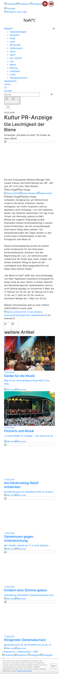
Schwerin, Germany (29, 20)
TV (5, 87)
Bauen (13, 64)
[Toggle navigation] (8, 107)
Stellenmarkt (16, 48)
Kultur (13, 51)
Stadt (12, 38)
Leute (13, 74)
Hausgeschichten (18, 77)
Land (12, 41)
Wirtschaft (15, 45)
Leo (12, 61)
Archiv (7, 84)
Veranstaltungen (18, 31)
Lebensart (15, 71)
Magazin (8, 28)
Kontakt (8, 90)
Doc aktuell (16, 58)
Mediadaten (10, 81)
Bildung (13, 67)
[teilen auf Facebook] (28, 193)
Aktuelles (14, 35)
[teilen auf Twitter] (11, 193)
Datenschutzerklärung (24, 671)
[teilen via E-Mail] (45, 193)
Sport (13, 54)
